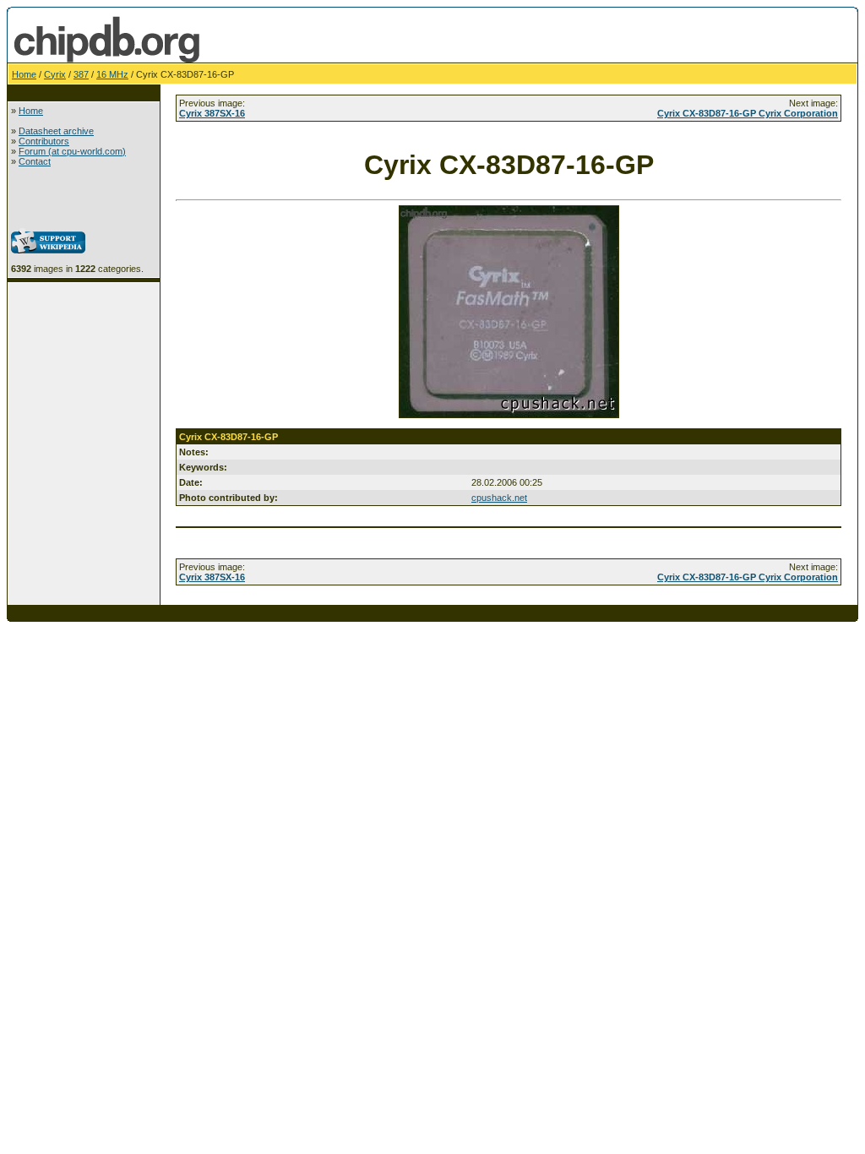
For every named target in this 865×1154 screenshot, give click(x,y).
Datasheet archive (56, 131)
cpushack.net (499, 498)
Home (24, 74)
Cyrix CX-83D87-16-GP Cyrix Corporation (747, 113)
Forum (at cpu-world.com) (72, 151)
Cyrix (55, 74)
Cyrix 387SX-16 (212, 113)
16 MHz (112, 74)
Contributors (44, 141)
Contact (35, 161)
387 (81, 74)
